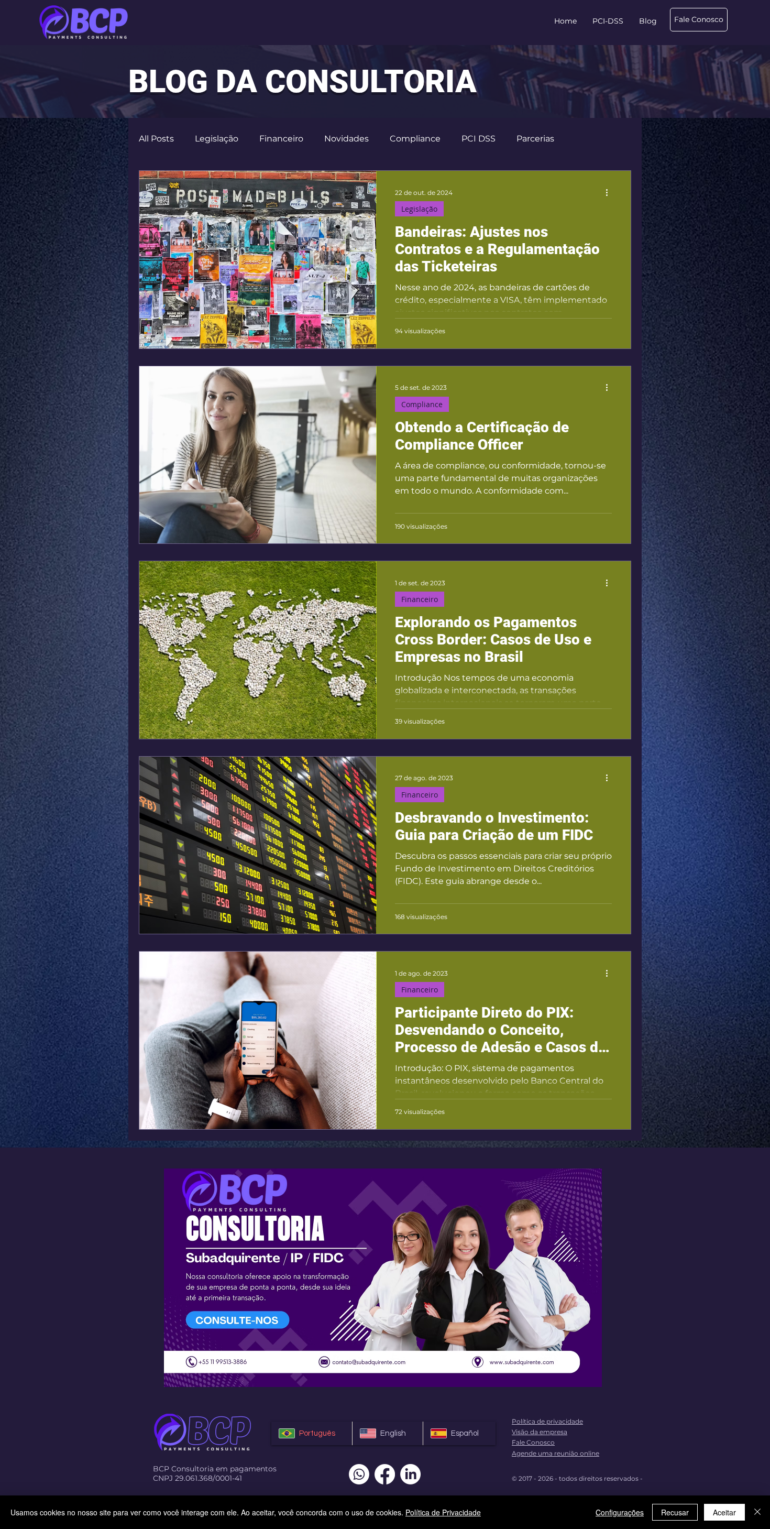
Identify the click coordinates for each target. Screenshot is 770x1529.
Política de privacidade (547, 1421)
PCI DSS (478, 139)
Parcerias (535, 139)
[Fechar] (757, 1512)
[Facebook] (385, 1474)
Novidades (346, 139)
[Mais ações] (610, 192)
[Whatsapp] (359, 1474)
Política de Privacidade (443, 1512)
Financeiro (281, 139)
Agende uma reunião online (555, 1453)
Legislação (216, 139)
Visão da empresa (539, 1432)
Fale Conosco (533, 1442)
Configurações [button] (620, 1512)
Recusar (675, 1512)
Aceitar (724, 1512)
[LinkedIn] (410, 1474)
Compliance (415, 139)
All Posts (156, 139)
